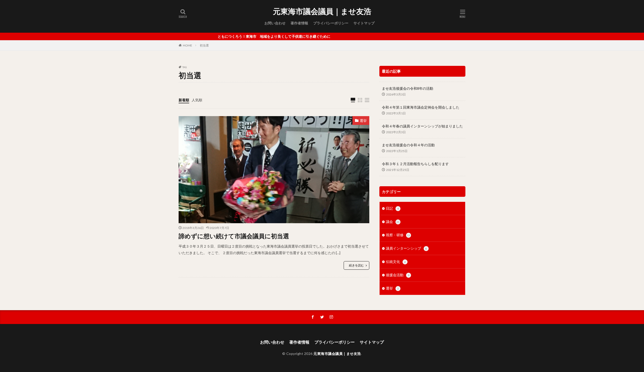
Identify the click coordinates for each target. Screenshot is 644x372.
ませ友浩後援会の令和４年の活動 (408, 145)
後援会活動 (397, 275)
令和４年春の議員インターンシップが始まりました (422, 126)
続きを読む (356, 265)
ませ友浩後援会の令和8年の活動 (407, 88)
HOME (187, 45)
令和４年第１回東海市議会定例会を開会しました (420, 107)
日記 (392, 208)
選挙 (363, 120)
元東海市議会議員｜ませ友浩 (322, 11)
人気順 (197, 100)
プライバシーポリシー (330, 23)
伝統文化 (396, 261)
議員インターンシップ (406, 248)
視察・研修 (398, 235)
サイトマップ (364, 23)
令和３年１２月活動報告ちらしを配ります (415, 164)
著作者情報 (299, 23)
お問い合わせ (275, 23)
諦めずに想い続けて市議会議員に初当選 (234, 236)
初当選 (204, 45)
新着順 (184, 100)
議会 (392, 221)
